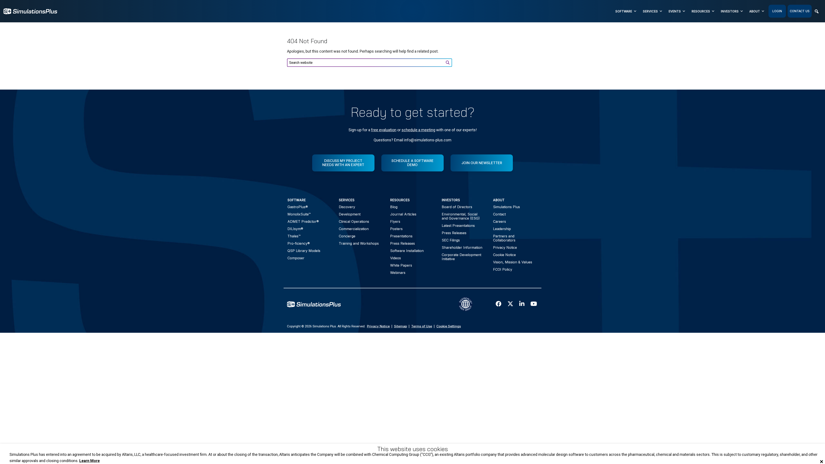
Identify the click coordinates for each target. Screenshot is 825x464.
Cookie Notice (504, 255)
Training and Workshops (359, 243)
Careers (499, 221)
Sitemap (400, 326)
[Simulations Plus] (30, 11)
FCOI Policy (502, 269)
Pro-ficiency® (298, 243)
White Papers (401, 265)
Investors (730, 11)
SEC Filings (451, 240)
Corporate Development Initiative (461, 257)
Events (675, 11)
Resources (701, 11)
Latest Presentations (458, 225)
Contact (499, 214)
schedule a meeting (418, 130)
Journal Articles (403, 214)
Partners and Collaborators (504, 238)
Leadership (502, 229)
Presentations (401, 236)
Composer (295, 258)
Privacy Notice (505, 247)
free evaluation (383, 130)
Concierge (347, 236)
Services (650, 11)
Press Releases (402, 243)
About (754, 11)
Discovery (347, 207)
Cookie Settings (448, 326)
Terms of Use (421, 326)
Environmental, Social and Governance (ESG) (461, 216)
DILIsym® (295, 229)
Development (350, 214)
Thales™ (294, 236)
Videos (395, 258)
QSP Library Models (303, 251)
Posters (396, 229)
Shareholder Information (462, 247)
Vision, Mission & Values (512, 262)
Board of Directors (457, 207)
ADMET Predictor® (303, 221)
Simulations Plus (506, 207)
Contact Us (800, 11)
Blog (393, 207)
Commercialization (354, 229)
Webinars (397, 272)
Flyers (395, 221)
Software (623, 11)
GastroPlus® (297, 207)
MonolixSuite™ (299, 214)
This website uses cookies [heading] (412, 449)
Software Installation (407, 251)
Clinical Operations (354, 221)
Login (777, 11)
